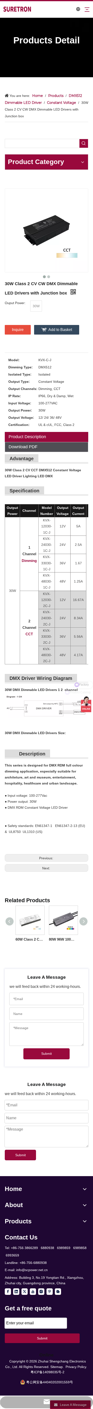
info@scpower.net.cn (32, 1270)
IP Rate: (14, 396)
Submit (46, 1053)
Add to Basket (60, 330)
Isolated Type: (19, 374)
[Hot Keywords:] (83, 143)
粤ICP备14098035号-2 (47, 1372)
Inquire (18, 330)
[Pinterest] (49, 1291)
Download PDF (23, 446)
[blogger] (58, 1291)
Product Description (27, 436)
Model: (14, 360)
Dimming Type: (20, 367)
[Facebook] (8, 1291)
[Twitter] (24, 1291)
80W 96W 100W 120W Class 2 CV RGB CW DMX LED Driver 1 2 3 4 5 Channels (63, 939)
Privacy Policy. (76, 1367)
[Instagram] (41, 1291)
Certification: (19, 425)
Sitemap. (57, 1367)
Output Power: (20, 410)
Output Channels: (22, 389)
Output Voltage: (21, 417)
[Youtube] (33, 1291)
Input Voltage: (19, 403)
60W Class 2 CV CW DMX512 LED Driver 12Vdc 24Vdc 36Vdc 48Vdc (30, 939)
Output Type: (19, 381)
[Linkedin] (16, 1291)
